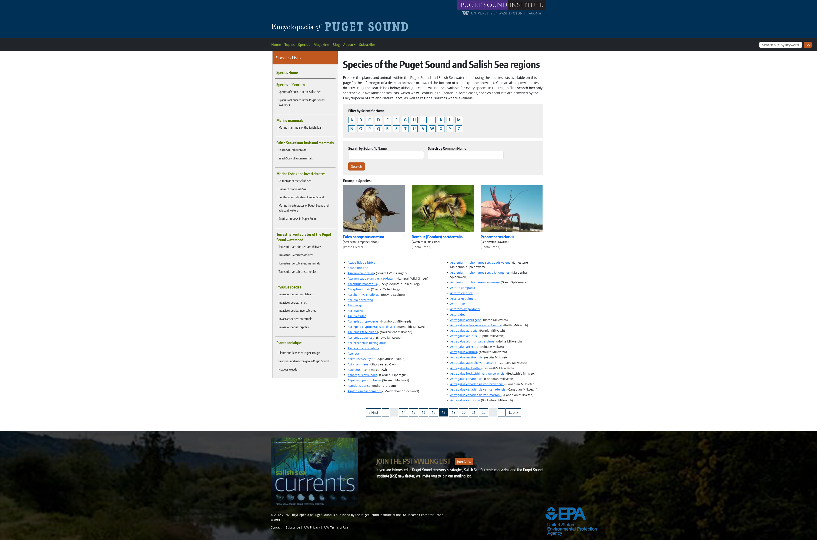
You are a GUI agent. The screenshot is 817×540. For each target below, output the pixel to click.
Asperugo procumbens (364, 380)
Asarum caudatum (361, 273)
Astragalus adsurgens (465, 320)
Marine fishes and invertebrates (300, 173)
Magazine (321, 44)
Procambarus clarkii (497, 236)
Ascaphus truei (358, 289)
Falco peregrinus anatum (363, 236)
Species (304, 44)
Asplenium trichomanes (365, 391)
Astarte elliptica (461, 293)
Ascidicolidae (357, 316)
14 (404, 412)
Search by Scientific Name (367, 148)
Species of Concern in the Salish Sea (300, 92)
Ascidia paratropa (360, 300)
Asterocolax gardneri (465, 309)
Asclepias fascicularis (363, 332)
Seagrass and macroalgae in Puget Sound (304, 361)
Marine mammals (289, 120)
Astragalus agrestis (463, 330)
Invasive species (288, 287)
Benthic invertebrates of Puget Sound (301, 197)
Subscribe (367, 44)
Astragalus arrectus (464, 347)
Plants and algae (289, 342)
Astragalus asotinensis (466, 357)
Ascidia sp (355, 305)
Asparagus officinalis (362, 375)
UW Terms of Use (336, 527)
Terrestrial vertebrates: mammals (299, 263)
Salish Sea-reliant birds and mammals (305, 143)
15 (414, 412)
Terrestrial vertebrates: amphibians (300, 246)
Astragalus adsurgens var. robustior (475, 325)
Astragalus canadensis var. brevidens (477, 384)
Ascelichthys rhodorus (363, 295)
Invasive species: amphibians (296, 294)
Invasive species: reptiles (294, 327)
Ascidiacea (355, 311)
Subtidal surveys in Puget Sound (298, 218)
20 (464, 412)
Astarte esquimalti (463, 298)
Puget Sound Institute (376, 515)
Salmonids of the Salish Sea (295, 181)
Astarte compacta (462, 288)
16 (424, 412)
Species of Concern (290, 84)
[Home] (341, 26)
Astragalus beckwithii (465, 368)
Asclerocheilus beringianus (367, 343)
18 (444, 412)
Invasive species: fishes (293, 302)
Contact (276, 527)
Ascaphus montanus (362, 284)
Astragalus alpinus (463, 336)
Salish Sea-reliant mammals (296, 158)
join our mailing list (456, 476)
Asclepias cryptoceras (363, 321)
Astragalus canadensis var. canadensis (478, 389)
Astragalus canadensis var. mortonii (475, 395)
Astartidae (457, 304)
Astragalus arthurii (463, 352)
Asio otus (354, 370)
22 (484, 412)
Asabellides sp (358, 268)
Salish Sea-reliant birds (292, 150)
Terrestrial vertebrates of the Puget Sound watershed (303, 237)
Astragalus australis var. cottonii (473, 363)
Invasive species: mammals (295, 319)
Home (276, 44)
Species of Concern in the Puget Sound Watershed (301, 102)
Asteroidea (458, 315)
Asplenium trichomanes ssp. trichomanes (480, 272)
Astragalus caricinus (464, 400)
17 (434, 412)
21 (474, 412)
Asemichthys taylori (362, 359)
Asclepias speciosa (361, 337)
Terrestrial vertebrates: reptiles (298, 271)
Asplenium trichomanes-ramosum (474, 282)
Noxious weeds (288, 369)
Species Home (287, 72)
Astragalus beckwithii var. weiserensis (477, 373)
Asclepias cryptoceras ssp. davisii (371, 327)
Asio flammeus (358, 364)
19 (454, 412)
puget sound (483, 5)
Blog (336, 44)
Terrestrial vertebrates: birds (296, 255)
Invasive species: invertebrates (297, 310)
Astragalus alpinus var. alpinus (472, 341)
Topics (289, 44)
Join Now (464, 461)
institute (526, 5)
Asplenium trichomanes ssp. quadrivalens (480, 262)
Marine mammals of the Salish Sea (300, 127)
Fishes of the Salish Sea (293, 189)
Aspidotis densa (359, 386)
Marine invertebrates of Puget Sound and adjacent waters (304, 207)
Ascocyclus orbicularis (363, 348)
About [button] (348, 44)
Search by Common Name (447, 148)
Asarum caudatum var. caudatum (372, 278)
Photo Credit (353, 247)
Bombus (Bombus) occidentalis (437, 236)
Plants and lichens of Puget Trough (299, 353)
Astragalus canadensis (466, 379)
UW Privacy (312, 527)
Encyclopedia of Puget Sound (311, 515)
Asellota (353, 353)
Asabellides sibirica (361, 262)
